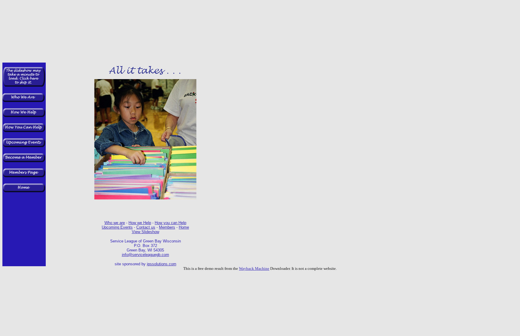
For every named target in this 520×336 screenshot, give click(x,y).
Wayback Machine (254, 268)
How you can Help (170, 222)
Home (184, 227)
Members (167, 227)
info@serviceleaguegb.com (145, 254)
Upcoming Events (117, 227)
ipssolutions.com (161, 264)
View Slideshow (145, 232)
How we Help (139, 222)
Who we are (114, 222)
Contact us (145, 227)
